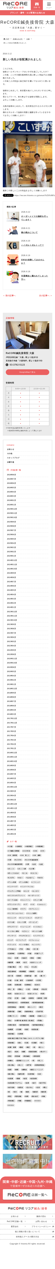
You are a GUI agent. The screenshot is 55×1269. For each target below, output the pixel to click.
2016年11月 (12, 757)
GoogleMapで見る (27, 372)
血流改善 (34, 1078)
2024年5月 (11, 590)
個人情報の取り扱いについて (27, 1232)
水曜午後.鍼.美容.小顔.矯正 (24, 1020)
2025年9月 (11, 522)
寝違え (20, 989)
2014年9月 (11, 813)
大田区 (39, 980)
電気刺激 (18, 1096)
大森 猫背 (19, 980)
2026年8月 (11, 475)
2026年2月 (11, 500)
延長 (9, 993)
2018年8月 (11, 697)
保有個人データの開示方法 (27, 1237)
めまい (20, 877)
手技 (9, 998)
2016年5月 (11, 778)
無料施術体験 (24, 1025)
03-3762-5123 (17, 365)
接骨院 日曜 (42, 998)
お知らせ (10, 449)
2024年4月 (11, 594)
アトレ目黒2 (24, 882)
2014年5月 (11, 825)
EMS (35, 851)
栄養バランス (12, 1016)
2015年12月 (12, 787)
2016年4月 (11, 783)
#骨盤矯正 (40, 846)
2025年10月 (12, 517)
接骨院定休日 (12, 1002)
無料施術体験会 (38, 1025)
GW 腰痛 (37, 855)
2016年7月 (11, 774)
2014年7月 (11, 821)
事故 (28, 949)
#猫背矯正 (29, 846)
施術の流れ (41, 1216)
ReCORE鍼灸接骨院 (15, 864)
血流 (25, 1078)
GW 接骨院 (12, 855)
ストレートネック (26, 918)
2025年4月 (11, 543)
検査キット (42, 1016)
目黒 (26, 1043)
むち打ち (11, 877)
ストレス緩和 (32, 913)
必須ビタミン (19, 993)
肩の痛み (11, 1065)
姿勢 (9, 985)
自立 (39, 1074)
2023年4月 (11, 646)
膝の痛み (11, 1074)
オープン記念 (12, 900)
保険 (39, 958)
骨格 (43, 1096)
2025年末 (26, 851)
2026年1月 (11, 505)
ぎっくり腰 (22, 869)
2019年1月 (11, 684)
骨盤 (19, 1101)
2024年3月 (11, 599)
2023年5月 (11, 641)
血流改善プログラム (15, 1083)
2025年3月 (11, 547)
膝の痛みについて (29, 232)
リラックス (12, 944)
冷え (26, 967)
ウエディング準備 (14, 891)
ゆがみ (40, 877)
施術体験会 (29, 1011)
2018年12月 (12, 688)
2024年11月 (12, 564)
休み (9, 958)
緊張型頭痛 (33, 1051)
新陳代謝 (11, 1011)
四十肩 (10, 976)
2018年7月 (11, 701)
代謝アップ (39, 953)
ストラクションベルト (16, 913)
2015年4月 (11, 795)
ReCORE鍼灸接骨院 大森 (20, 353)
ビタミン (26, 931)
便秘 (32, 958)
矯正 (28, 1047)
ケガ (32, 904)
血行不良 (43, 1083)
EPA (42, 851)
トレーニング (25, 927)
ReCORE (18, 860)
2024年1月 (11, 607)
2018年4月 (11, 710)
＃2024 (11, 1105)
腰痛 (16, 1069)
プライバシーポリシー (41, 1226)
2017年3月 (11, 740)
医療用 (32, 971)
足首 (38, 1087)
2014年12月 (12, 804)
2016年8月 (11, 770)
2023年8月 (11, 628)
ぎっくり (11, 869)
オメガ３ (36, 891)
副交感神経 (12, 971)
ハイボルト (38, 927)
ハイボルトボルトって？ (32, 245)
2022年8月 (11, 654)
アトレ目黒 (12, 882)
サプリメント (34, 909)
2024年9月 (11, 573)
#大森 (10, 846)
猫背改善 (35, 1029)
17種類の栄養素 (13, 851)
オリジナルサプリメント (16, 895)
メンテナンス (38, 935)
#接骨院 (19, 846)
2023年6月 (11, 637)
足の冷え (30, 1087)
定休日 (37, 985)
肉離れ (10, 1060)
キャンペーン (25, 900)
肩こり (40, 1060)
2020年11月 (12, 658)
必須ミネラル (32, 993)
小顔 (28, 989)
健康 (18, 962)
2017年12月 (12, 718)
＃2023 (37, 1101)
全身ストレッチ (36, 962)
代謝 (29, 953)
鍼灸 (27, 1092)
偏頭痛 (10, 962)
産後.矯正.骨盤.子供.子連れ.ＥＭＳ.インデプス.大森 (26, 1038)
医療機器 (23, 971)
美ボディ (44, 1051)
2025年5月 (11, 539)
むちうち (34, 873)
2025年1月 (11, 556)
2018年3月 (11, 714)
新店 (41, 1007)
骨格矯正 (11, 1101)
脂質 (9, 1069)
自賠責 (10, 1078)
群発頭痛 (37, 1056)
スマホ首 (11, 922)
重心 (45, 1087)
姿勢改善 (18, 985)
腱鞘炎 (24, 1069)
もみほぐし (30, 877)
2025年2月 (11, 552)
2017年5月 (11, 731)
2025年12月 (12, 509)
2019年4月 (11, 676)
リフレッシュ (34, 940)
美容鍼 (17, 1056)
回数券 (19, 976)
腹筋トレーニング (37, 1069)
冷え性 (34, 967)
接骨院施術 (25, 1002)
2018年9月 (11, 693)
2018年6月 (11, 706)
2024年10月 (12, 569)
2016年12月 (12, 753)
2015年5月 (11, 791)
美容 (9, 1056)
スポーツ (39, 918)
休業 (16, 958)
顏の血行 (35, 1096)
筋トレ (41, 1047)
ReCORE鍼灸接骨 (32, 860)
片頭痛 (19, 1029)
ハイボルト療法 (13, 931)
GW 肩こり (25, 855)
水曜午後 (10, 462)
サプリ (23, 909)
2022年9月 (11, 650)
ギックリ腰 (38, 900)
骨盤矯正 (28, 1101)
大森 (9, 980)
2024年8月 (11, 577)
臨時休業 (21, 1074)
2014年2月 (11, 834)
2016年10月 (12, 761)
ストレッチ (12, 918)
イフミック (36, 882)
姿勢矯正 (28, 985)
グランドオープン (14, 904)
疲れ (19, 1043)
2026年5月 (11, 487)
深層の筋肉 (12, 1025)
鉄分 (15, 1092)
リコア (10, 940)
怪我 (42, 993)
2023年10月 (12, 620)
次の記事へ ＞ (45, 295)
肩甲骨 (29, 1065)
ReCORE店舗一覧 (15, 1221)
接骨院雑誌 (12, 1007)
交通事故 (21, 953)
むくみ (25, 873)
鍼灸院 (44, 1092)
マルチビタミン (25, 935)
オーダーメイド (34, 895)
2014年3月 (11, 829)
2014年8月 (11, 817)
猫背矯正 (11, 1034)
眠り (42, 1043)
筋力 (9, 1051)
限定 (9, 1096)
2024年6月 (11, 586)
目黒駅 (34, 1043)
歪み (9, 1020)
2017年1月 (11, 748)
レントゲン (36, 944)
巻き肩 (44, 989)
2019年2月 (11, 680)
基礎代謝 (28, 976)
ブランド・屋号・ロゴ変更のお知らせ (27, 13)
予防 (21, 949)
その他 (9, 453)
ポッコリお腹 (37, 931)
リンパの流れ (24, 944)
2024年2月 (11, 603)
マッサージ (12, 935)
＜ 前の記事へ (9, 295)
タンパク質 (22, 922)
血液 (27, 1083)
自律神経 (31, 1074)
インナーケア (12, 886)
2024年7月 (11, 582)
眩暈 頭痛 (12, 1047)
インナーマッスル (27, 886)
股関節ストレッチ (23, 1060)
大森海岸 (30, 980)
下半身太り (12, 949)
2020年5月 (11, 671)
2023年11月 (12, 616)
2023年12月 (12, 612)
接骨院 (31, 998)
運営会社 (15, 1226)
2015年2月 (11, 800)
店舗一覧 (37, 7)
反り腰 (40, 971)
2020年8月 (11, 667)
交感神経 (11, 953)
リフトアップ (21, 940)
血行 (34, 1083)
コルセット (42, 904)
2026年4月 (11, 492)
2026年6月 (11, 483)
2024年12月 (12, 560)
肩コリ (20, 1065)
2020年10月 (12, 663)
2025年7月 (11, 530)
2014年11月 (12, 808)
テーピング (33, 922)
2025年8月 (11, 526)
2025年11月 (12, 513)
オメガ (26, 891)
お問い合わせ (41, 1221)
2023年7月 (11, 633)
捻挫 (23, 998)
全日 (25, 962)
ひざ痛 (32, 869)
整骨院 (22, 1007)
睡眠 (21, 1047)
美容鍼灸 (27, 1056)
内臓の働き (12, 967)
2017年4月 (11, 735)
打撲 (16, 998)
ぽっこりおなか (13, 873)
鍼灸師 (35, 1092)
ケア (25, 904)
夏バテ (43, 976)
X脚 (27, 864)
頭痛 (26, 1096)
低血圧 (24, 958)
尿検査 (36, 989)
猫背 (26, 1029)
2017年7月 (11, 727)
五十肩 (36, 949)
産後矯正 (11, 1043)
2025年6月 (11, 534)
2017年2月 (11, 744)
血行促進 (11, 1087)
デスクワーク (12, 927)
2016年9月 (11, 765)
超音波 (20, 1087)
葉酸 (18, 1078)
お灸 (34, 864)
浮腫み (40, 1020)
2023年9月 (11, 624)
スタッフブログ (13, 458)
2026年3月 (11, 496)
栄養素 (23, 1016)
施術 (19, 1011)
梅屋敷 (32, 1016)
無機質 (10, 1029)
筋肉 (16, 1051)
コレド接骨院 (12, 909)
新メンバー (32, 1007)
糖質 (23, 1051)
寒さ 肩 (11, 989)
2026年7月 (11, 479)
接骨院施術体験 (38, 1002)
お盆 (41, 864)
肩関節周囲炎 (39, 1065)
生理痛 (20, 1034)
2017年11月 (12, 723)
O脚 (9, 860)
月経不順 (40, 1011)
